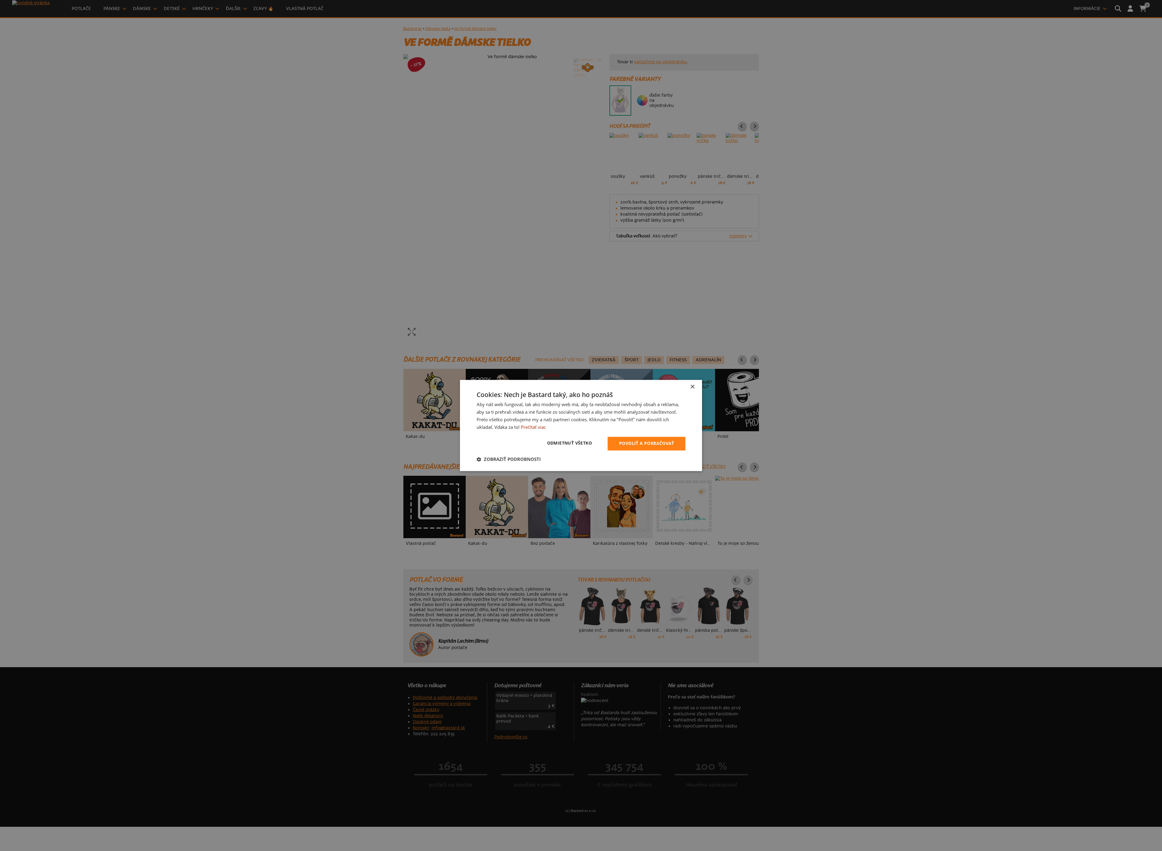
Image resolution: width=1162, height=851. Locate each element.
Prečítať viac (533, 427)
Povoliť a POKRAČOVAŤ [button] (646, 443)
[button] (509, 459)
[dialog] (581, 425)
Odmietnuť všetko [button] (569, 443)
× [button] (692, 387)
